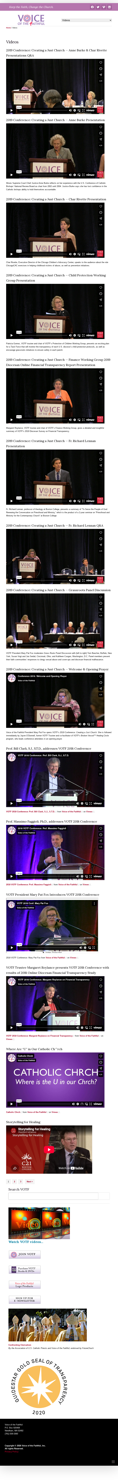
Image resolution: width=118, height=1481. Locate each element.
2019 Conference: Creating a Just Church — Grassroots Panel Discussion (58, 590)
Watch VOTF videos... (25, 1242)
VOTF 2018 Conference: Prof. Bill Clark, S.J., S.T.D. (30, 811)
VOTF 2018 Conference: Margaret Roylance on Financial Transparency (39, 1036)
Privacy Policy (11, 1452)
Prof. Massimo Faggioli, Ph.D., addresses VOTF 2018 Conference (51, 821)
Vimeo (89, 811)
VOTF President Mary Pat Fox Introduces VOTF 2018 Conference (52, 894)
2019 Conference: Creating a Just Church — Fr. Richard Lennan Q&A (54, 525)
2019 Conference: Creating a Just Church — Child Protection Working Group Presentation (56, 277)
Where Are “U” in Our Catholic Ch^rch (34, 1049)
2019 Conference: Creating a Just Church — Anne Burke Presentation (55, 120)
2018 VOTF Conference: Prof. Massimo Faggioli (28, 884)
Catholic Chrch (13, 1112)
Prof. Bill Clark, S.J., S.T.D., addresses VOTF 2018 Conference (48, 748)
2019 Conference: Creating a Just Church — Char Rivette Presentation (56, 199)
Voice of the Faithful (71, 811)
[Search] (105, 1196)
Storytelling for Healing (23, 1122)
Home (8, 28)
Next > (30, 1181)
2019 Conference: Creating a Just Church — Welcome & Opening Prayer (57, 669)
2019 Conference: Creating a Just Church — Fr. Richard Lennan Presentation (51, 443)
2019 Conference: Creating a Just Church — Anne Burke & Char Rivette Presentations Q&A (56, 52)
